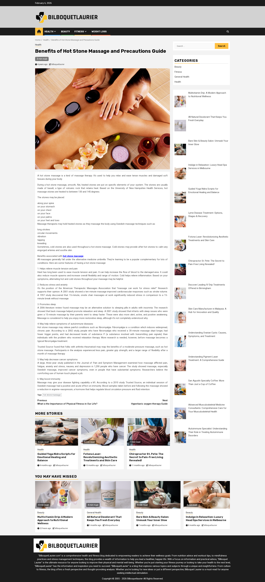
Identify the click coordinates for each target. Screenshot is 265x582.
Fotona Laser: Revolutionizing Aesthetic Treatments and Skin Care (100, 457)
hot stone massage (52, 395)
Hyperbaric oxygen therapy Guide (149, 402)
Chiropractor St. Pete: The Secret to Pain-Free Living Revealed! (146, 457)
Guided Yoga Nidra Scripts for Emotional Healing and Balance (56, 457)
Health (48, 31)
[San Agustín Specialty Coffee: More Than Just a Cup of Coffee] (180, 389)
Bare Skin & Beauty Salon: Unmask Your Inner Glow (152, 518)
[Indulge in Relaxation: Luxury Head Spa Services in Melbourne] (180, 173)
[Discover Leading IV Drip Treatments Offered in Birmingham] (180, 293)
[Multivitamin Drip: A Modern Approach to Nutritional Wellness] (180, 101)
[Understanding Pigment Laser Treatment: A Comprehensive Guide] (180, 365)
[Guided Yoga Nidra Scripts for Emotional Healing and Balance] (180, 197)
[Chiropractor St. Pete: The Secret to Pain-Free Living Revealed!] (180, 269)
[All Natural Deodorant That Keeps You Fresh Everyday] (180, 126)
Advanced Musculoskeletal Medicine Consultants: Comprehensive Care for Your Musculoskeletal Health (207, 408)
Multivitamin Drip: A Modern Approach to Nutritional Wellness (55, 520)
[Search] (228, 31)
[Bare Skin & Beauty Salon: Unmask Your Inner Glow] (180, 149)
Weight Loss (99, 31)
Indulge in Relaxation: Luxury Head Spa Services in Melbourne (206, 518)
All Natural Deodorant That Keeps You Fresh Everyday (104, 518)
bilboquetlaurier (57, 64)
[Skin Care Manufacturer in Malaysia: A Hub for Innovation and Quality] (180, 317)
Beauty (65, 31)
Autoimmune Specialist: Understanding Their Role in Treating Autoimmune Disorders (207, 432)
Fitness (79, 31)
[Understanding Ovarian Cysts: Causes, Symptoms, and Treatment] (180, 341)
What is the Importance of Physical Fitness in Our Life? (67, 402)
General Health (182, 76)
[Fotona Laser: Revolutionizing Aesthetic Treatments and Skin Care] (180, 245)
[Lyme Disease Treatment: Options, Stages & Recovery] (180, 221)
